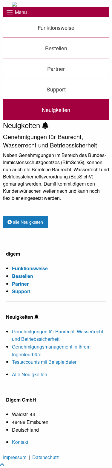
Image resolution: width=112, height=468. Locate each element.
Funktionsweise (56, 27)
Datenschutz (45, 457)
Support (56, 89)
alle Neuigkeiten (27, 222)
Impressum (14, 457)
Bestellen (56, 48)
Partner (56, 68)
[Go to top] (2, 464)
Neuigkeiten (56, 109)
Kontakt (20, 442)
